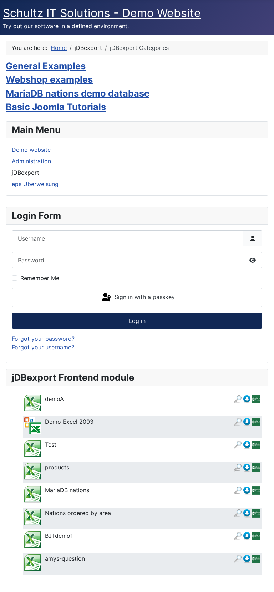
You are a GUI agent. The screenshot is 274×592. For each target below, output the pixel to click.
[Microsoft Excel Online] (256, 398)
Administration (31, 161)
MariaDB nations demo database (77, 93)
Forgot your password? (43, 338)
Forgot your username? (43, 347)
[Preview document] (237, 398)
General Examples (46, 65)
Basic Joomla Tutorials (56, 106)
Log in (137, 320)
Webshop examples (49, 79)
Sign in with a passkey (144, 296)
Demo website (31, 149)
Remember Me (39, 278)
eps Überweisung (35, 183)
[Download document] (247, 398)
